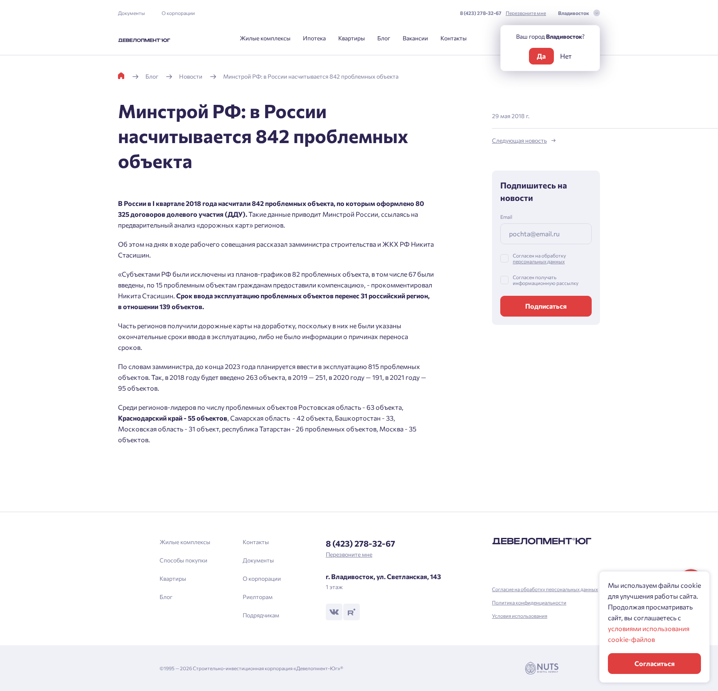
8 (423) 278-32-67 (481, 13)
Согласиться (654, 663)
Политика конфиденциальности (529, 602)
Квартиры (351, 38)
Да (541, 56)
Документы (131, 13)
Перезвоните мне (526, 13)
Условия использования (519, 616)
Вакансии (415, 38)
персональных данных (539, 261)
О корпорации (178, 13)
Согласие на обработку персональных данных (545, 589)
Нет (566, 56)
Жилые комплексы (265, 38)
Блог (383, 38)
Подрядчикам (261, 615)
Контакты (453, 38)
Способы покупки (183, 560)
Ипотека (314, 38)
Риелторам (258, 596)
